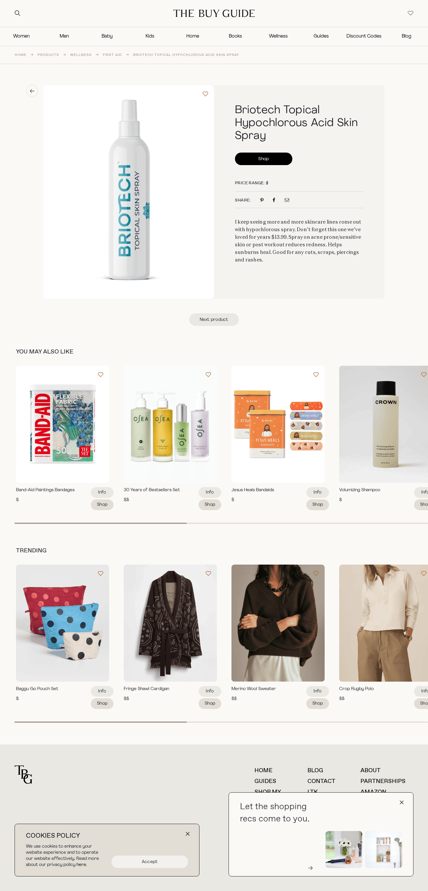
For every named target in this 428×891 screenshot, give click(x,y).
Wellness (278, 36)
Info (102, 492)
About (370, 771)
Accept (150, 862)
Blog (406, 36)
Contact (321, 781)
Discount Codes (363, 36)
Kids (150, 36)
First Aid (112, 55)
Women (21, 36)
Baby (107, 36)
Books (235, 36)
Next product (214, 320)
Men (64, 36)
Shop (263, 159)
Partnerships (383, 781)
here (81, 865)
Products (48, 55)
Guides (321, 36)
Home (192, 36)
